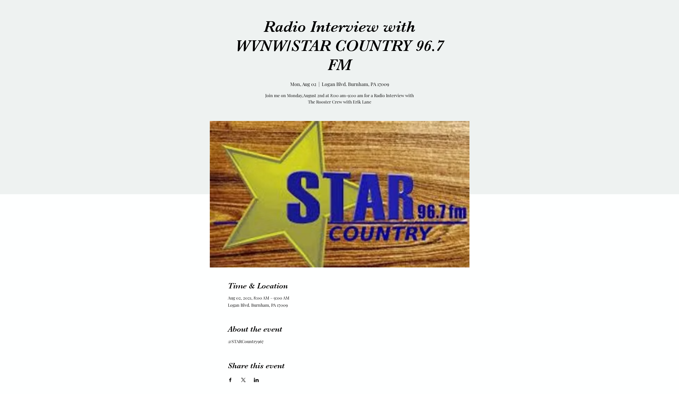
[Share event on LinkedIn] (256, 380)
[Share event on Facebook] (230, 380)
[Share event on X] (243, 380)
